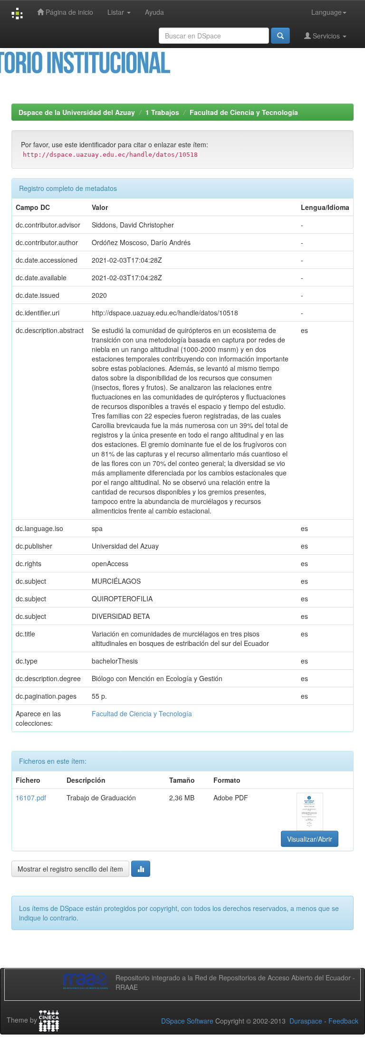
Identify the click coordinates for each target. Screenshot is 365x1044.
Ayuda (154, 12)
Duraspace (305, 1020)
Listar (116, 12)
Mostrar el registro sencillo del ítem (70, 868)
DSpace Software (187, 1020)
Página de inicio (68, 12)
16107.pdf (31, 797)
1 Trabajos (162, 112)
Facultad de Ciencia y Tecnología (244, 112)
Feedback (343, 1020)
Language (326, 12)
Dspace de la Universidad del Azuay (77, 112)
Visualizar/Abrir (309, 839)
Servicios (326, 35)
